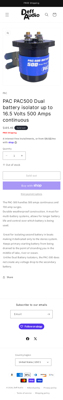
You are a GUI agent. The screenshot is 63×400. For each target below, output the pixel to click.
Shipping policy (42, 393)
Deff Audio (18, 387)
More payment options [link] (31, 194)
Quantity (7, 148)
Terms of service (24, 393)
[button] (7, 15)
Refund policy (33, 387)
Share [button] (10, 277)
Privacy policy (50, 387)
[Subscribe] (48, 314)
